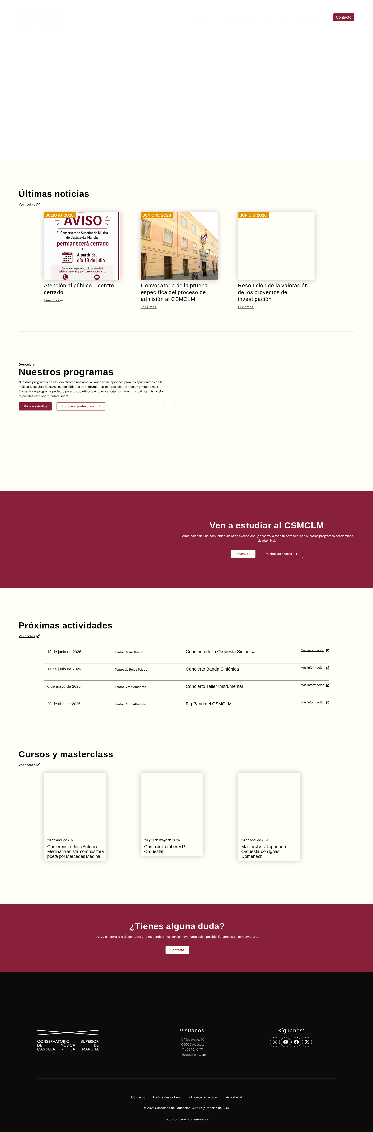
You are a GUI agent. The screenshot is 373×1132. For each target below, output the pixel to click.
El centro (221, 17)
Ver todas (27, 204)
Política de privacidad (202, 1097)
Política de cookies (166, 1097)
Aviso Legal (234, 1097)
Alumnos (277, 17)
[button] (173, 404)
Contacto (138, 1097)
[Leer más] (61, 300)
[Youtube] (285, 1042)
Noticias (200, 17)
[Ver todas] (38, 204)
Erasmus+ (249, 17)
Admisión (304, 17)
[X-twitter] (307, 1042)
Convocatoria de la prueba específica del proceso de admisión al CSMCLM (174, 292)
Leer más (52, 300)
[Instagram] (275, 1042)
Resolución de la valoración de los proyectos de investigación (273, 292)
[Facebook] (296, 1042)
